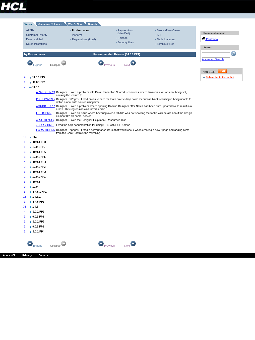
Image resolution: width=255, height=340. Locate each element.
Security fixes (126, 42)
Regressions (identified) (125, 32)
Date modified (34, 39)
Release (123, 37)
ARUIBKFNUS (45, 119)
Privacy (27, 255)
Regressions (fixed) (84, 39)
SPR (159, 34)
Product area (80, 30)
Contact (43, 255)
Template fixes (165, 43)
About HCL (9, 255)
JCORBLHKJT (45, 124)
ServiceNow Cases (168, 30)
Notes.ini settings (36, 43)
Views (28, 24)
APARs (30, 30)
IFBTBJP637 (44, 113)
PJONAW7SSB (45, 99)
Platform (77, 34)
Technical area (166, 39)
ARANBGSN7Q (45, 92)
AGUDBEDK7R (45, 106)
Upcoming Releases (50, 24)
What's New (75, 24)
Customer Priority (36, 34)
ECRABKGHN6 (45, 129)
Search (92, 24)
